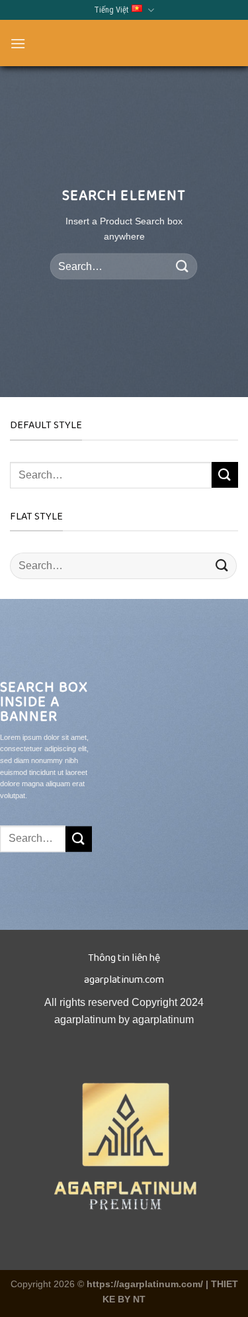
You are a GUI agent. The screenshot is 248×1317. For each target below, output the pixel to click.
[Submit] (182, 266)
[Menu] (18, 43)
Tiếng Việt (111, 10)
